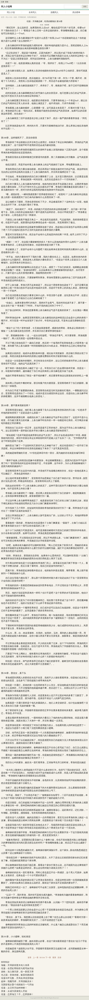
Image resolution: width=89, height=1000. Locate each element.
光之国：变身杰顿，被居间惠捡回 (17, 975)
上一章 (35, 958)
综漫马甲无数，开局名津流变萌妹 (17, 978)
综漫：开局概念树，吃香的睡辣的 (25, 17)
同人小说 (11, 12)
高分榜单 (76, 12)
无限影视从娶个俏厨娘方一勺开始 (17, 984)
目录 (59, 958)
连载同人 (54, 12)
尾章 (54, 958)
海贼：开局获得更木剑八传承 (15, 965)
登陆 (6, 2)
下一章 (48, 958)
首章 (29, 958)
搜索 (84, 6)
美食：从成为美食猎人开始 (14, 991)
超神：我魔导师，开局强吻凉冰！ (17, 981)
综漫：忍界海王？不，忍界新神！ (17, 994)
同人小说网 (6, 6)
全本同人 (33, 12)
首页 (2, 17)
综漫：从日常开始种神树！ (14, 988)
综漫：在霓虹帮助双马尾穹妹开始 (17, 968)
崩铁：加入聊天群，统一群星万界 (17, 971)
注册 (2, 2)
